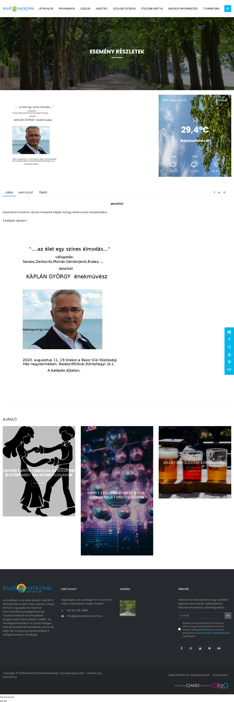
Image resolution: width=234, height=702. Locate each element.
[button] (227, 8)
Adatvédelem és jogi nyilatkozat (189, 675)
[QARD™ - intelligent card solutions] (192, 686)
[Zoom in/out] (12, 697)
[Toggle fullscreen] (8, 697)
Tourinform (211, 8)
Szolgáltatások (124, 8)
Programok (67, 8)
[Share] (5, 697)
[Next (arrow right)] (5, 700)
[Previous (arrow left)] (1, 700)
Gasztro (102, 8)
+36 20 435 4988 (77, 610)
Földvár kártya (152, 8)
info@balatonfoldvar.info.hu (84, 616)
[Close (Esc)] (1, 697)
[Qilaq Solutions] (220, 686)
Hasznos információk (183, 8)
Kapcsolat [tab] (26, 192)
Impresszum (220, 675)
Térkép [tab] (43, 192)
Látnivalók (46, 8)
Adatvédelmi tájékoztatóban (214, 632)
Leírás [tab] (9, 192)
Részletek (39, 483)
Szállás (85, 8)
